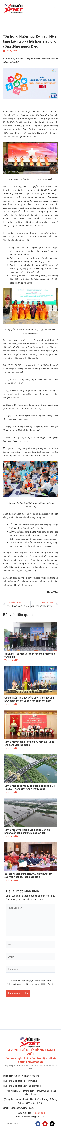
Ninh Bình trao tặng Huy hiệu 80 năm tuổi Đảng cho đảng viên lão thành (29, 743)
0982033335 (39, 1113)
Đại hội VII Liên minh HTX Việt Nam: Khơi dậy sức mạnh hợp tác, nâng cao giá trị (28, 875)
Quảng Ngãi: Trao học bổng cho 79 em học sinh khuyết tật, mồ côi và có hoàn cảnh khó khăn (29, 699)
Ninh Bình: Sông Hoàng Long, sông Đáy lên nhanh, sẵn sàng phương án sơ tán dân (27, 831)
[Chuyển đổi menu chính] (55, 8)
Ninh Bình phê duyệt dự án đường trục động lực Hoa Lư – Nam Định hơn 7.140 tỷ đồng (29, 787)
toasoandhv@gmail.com (33, 1116)
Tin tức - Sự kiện (11, 660)
